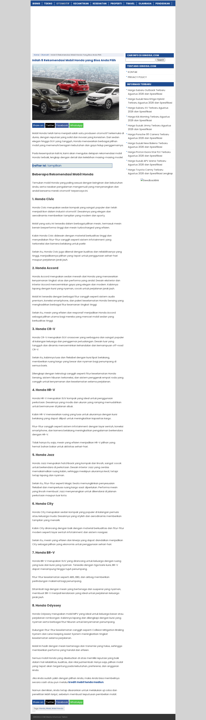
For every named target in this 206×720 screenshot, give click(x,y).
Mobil (48, 708)
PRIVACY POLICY (137, 77)
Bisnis (36, 3)
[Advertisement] (103, 29)
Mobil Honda (57, 708)
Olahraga (145, 3)
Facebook (62, 125)
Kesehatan (100, 3)
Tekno (48, 3)
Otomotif (62, 3)
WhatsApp (76, 125)
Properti (116, 3)
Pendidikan (162, 3)
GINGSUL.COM (39, 717)
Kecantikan (81, 3)
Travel (130, 3)
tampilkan (54, 166)
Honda (42, 708)
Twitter (50, 125)
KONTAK (132, 72)
